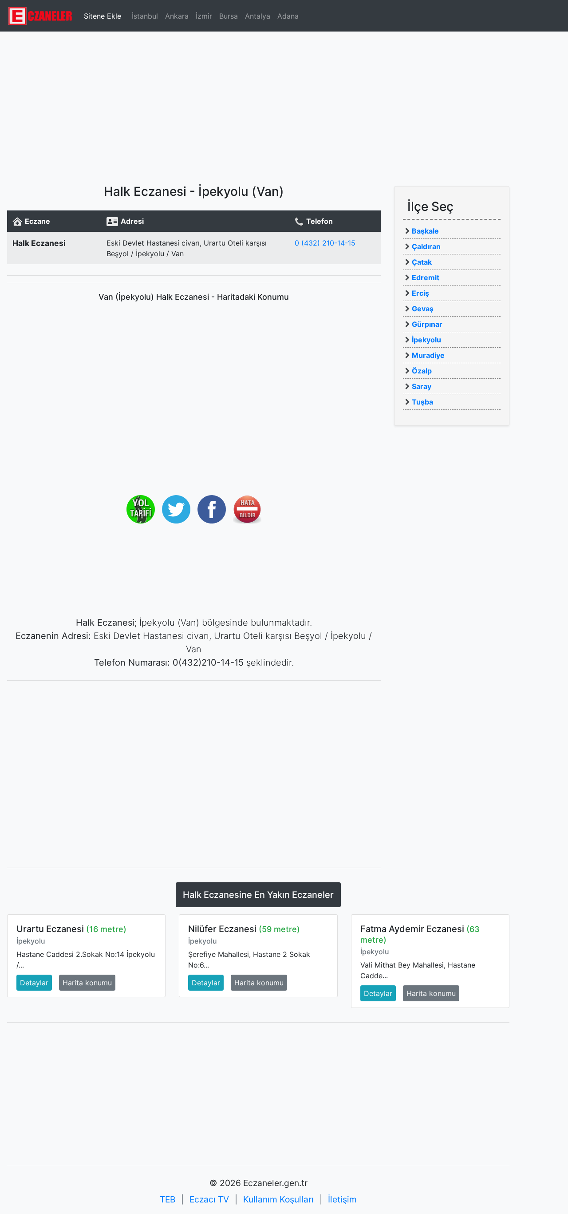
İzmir (204, 16)
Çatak (422, 262)
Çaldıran (426, 246)
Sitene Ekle (102, 16)
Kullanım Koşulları (278, 1199)
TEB (167, 1199)
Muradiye (428, 355)
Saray (421, 386)
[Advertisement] (284, 104)
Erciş (420, 293)
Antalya (257, 16)
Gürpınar (427, 324)
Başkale (425, 230)
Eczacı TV (209, 1199)
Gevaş (423, 308)
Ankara (177, 16)
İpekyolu (426, 339)
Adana (288, 16)
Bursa (228, 16)
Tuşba (422, 401)
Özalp (422, 370)
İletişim (342, 1199)
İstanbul (145, 16)
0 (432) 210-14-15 (325, 242)
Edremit (425, 277)
